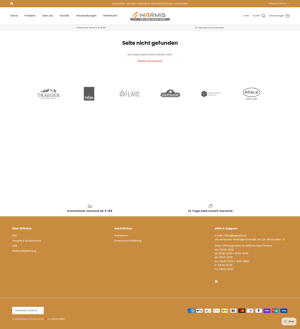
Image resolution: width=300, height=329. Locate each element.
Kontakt (64, 15)
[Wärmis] (150, 16)
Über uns (47, 15)
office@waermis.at (235, 235)
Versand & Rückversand (26, 240)
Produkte (30, 15)
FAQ (14, 235)
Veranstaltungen (86, 15)
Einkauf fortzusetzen (150, 61)
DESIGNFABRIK (58, 319)
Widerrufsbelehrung (24, 251)
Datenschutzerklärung (127, 240)
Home (14, 15)
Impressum (121, 235)
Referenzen (110, 15)
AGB (14, 245)
